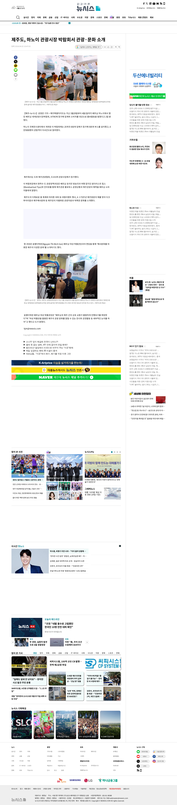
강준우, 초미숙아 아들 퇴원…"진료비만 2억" (66, 566)
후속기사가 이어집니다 (53, 631)
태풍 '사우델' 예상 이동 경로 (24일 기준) (93, 493)
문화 (92, 17)
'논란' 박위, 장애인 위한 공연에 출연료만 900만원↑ (74, 694)
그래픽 (82, 756)
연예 (106, 17)
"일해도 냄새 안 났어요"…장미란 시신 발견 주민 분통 (28, 681)
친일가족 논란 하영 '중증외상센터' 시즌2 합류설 (68, 571)
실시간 (26, 17)
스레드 (144, 766)
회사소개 (14, 789)
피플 (131, 278)
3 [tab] (117, 452)
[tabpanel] (103, 469)
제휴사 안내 (37, 789)
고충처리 (67, 789)
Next (87, 642)
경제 (44, 17)
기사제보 (75, 789)
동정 (62, 770)
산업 (56, 17)
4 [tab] (120, 452)
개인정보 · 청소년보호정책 (98, 789)
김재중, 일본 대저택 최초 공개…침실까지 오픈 (67, 561)
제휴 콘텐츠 (143, 17)
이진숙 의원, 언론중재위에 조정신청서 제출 (28, 493)
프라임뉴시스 (151, 8)
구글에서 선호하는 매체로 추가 (90, 47)
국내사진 (82, 751)
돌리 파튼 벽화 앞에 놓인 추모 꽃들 (25, 497)
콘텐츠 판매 (47, 789)
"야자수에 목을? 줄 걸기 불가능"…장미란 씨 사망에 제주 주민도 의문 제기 (94, 678)
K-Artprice (141, 8)
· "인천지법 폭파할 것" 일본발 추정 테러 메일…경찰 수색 (147, 418)
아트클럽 (49, 756)
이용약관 (83, 789)
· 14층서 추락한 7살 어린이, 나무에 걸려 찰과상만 (147, 406)
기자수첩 (133, 139)
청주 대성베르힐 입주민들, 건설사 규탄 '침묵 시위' (28, 489)
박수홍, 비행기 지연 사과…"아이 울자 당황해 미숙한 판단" (68, 551)
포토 (124, 17)
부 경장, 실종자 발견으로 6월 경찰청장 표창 (38, 644)
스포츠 (99, 17)
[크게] (119, 47)
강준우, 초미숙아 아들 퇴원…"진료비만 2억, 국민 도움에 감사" (94, 694)
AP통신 (115, 751)
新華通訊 (116, 756)
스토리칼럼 (61, 751)
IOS (114, 770)
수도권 (79, 17)
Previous (12, 642)
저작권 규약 (57, 789)
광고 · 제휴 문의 (25, 789)
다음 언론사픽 (160, 751)
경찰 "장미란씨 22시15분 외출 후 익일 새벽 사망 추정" (28, 697)
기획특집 (60, 761)
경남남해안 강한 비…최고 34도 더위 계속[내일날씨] (35, 23)
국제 (39, 17)
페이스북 (160, 756)
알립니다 (126, 789)
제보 (152, 17)
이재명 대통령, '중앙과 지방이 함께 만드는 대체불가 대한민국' (102, 481)
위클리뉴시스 (161, 8)
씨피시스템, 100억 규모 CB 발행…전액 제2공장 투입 (66, 663)
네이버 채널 (144, 751)
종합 (35, 653)
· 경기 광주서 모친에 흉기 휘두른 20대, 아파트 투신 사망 (147, 414)
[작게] (115, 47)
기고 (59, 756)
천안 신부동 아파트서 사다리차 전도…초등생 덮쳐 (28, 484)
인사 (48, 770)
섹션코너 (49, 766)
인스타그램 (160, 761)
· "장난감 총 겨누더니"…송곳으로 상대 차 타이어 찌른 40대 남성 (147, 410)
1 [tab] (112, 452)
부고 (55, 770)
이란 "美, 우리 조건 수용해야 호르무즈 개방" (73, 644)
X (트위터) (144, 761)
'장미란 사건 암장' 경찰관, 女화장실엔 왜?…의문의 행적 (68, 556)
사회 (73, 17)
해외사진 (93, 751)
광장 (118, 17)
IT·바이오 (65, 17)
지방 (86, 17)
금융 (50, 17)
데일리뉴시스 (62, 766)
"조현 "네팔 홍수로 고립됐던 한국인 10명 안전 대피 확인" (59, 625)
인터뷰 (49, 761)
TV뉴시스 (132, 17)
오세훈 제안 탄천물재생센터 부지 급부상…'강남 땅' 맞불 (74, 678)
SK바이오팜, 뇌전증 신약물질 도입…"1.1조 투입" (29, 689)
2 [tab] (114, 452)
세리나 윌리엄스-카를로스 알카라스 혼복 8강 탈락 (28, 480)
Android (115, 765)
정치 (33, 17)
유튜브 (144, 756)
